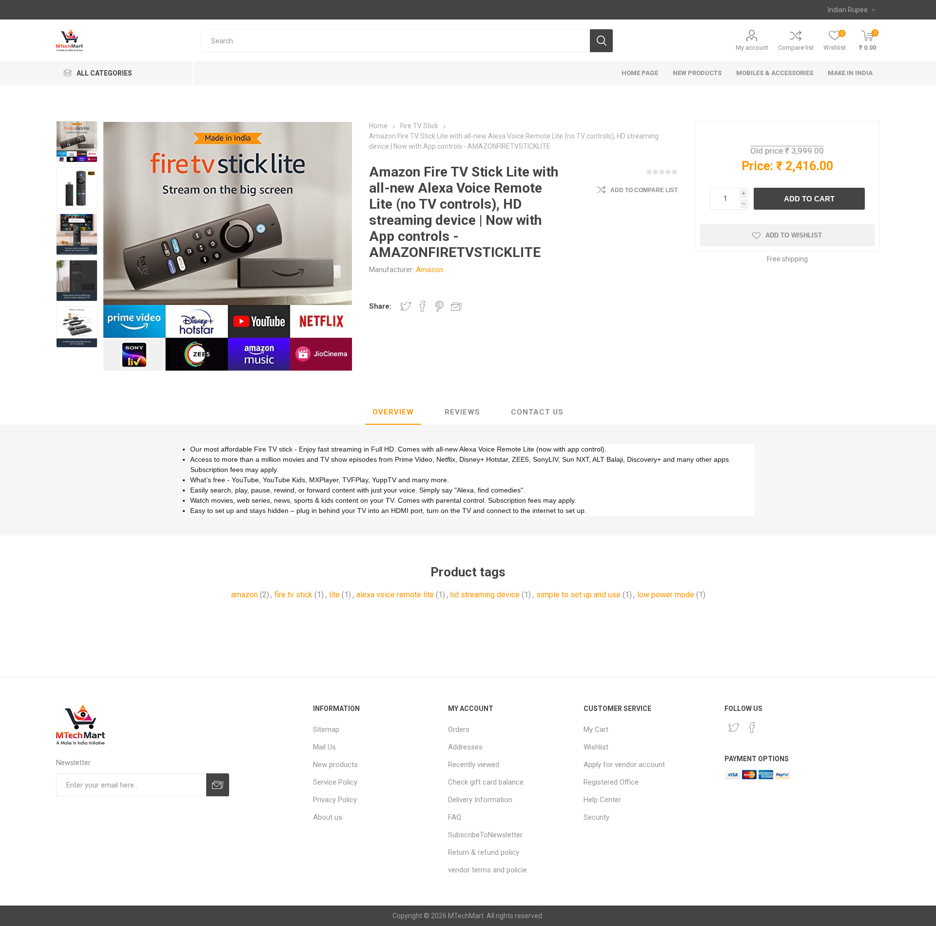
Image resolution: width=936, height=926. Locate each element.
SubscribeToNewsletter (485, 834)
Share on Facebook (422, 306)
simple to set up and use (578, 594)
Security (596, 817)
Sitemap (326, 729)
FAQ (454, 817)
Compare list (796, 47)
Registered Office (611, 782)
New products (335, 764)
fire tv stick (293, 594)
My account (752, 47)
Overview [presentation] (393, 412)
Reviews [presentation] (462, 412)
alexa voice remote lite (395, 594)
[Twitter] (733, 727)
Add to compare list (644, 190)
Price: (757, 166)
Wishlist (596, 747)
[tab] (393, 412)
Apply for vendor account (624, 764)
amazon (244, 594)
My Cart (596, 729)
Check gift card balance (486, 782)
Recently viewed (473, 764)
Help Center (602, 799)
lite (334, 594)
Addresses (465, 747)
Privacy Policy (335, 799)
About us (327, 817)
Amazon (429, 269)
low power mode (665, 594)
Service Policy (335, 782)
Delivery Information (480, 799)
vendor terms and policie (487, 870)
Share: (380, 306)
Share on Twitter (405, 306)
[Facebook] (752, 727)
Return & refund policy (483, 852)
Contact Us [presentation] (537, 412)
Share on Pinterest (439, 306)
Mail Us (324, 747)
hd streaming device (485, 594)
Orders (458, 729)
